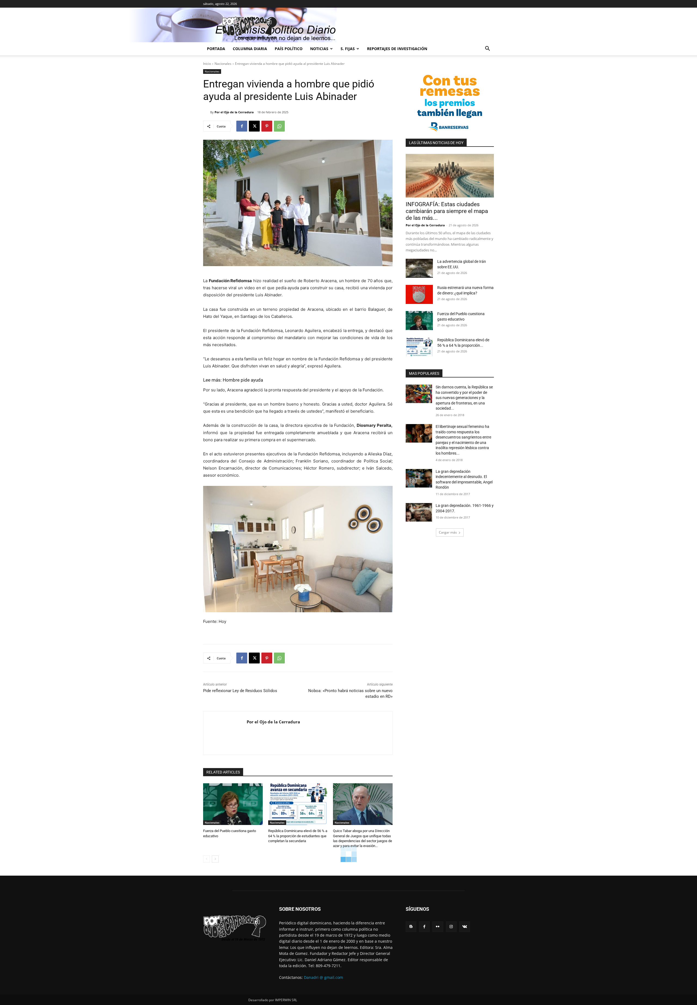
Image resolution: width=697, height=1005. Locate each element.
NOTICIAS (319, 48)
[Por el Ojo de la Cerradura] (206, 112)
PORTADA (216, 48)
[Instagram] (451, 926)
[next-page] (215, 859)
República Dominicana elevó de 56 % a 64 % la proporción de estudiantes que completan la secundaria (297, 836)
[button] (487, 49)
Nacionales (223, 63)
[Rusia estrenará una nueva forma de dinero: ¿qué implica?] (419, 294)
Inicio (207, 63)
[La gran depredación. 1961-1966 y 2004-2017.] (419, 512)
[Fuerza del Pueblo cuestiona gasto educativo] (233, 804)
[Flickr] (437, 926)
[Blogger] (411, 926)
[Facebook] (241, 126)
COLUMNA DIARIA (250, 48)
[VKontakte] (464, 926)
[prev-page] (206, 859)
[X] (254, 126)
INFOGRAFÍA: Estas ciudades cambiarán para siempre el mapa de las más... (447, 211)
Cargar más (448, 532)
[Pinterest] (266, 126)
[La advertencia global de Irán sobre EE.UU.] (419, 268)
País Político (288, 48)
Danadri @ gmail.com (323, 977)
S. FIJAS (348, 48)
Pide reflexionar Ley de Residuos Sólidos (240, 690)
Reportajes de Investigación (397, 48)
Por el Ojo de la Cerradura (234, 112)
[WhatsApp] (279, 126)
